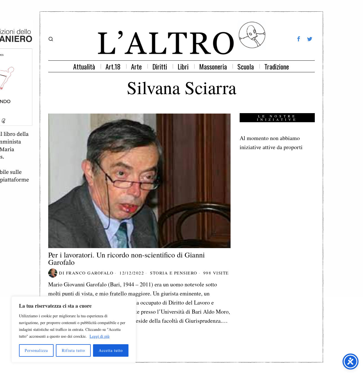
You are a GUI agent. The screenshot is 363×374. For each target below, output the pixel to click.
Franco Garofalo (90, 273)
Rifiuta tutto (73, 350)
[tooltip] (299, 39)
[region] (73, 329)
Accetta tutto (111, 350)
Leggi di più (99, 336)
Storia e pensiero (173, 273)
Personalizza (36, 350)
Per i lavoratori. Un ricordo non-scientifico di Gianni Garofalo (126, 258)
